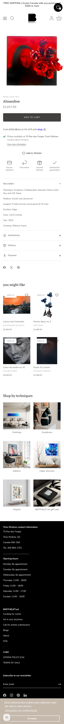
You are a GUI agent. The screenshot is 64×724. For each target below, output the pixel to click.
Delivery (11, 245)
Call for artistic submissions (16, 624)
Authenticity (13, 235)
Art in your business (13, 619)
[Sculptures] (47, 415)
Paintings (16, 432)
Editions (17, 471)
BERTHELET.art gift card (47, 509)
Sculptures (47, 432)
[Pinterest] (18, 695)
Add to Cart (32, 117)
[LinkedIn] (25, 695)
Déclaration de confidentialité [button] (21, 710)
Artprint (17, 509)
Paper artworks (47, 471)
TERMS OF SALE (11, 662)
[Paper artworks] (47, 454)
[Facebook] (4, 695)
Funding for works (12, 614)
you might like (14, 284)
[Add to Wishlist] (26, 295)
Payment (11, 255)
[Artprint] (16, 493)
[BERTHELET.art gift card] (47, 493)
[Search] (12, 18)
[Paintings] (16, 415)
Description (8, 183)
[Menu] (5, 18)
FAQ (5, 641)
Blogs (6, 630)
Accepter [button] (32, 718)
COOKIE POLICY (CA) (13, 657)
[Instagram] (11, 695)
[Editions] (16, 454)
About (6, 635)
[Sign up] (59, 684)
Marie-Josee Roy (11, 96)
